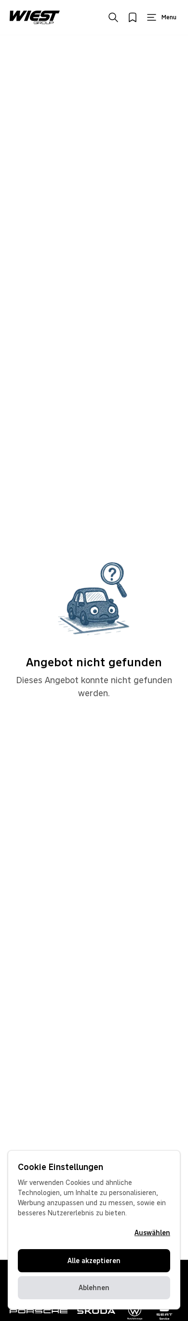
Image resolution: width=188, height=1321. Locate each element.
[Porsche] (38, 1311)
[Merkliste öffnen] (132, 17)
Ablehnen (94, 1287)
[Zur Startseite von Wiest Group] (35, 17)
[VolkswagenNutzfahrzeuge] (135, 1311)
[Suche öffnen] (113, 17)
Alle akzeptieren (94, 1260)
